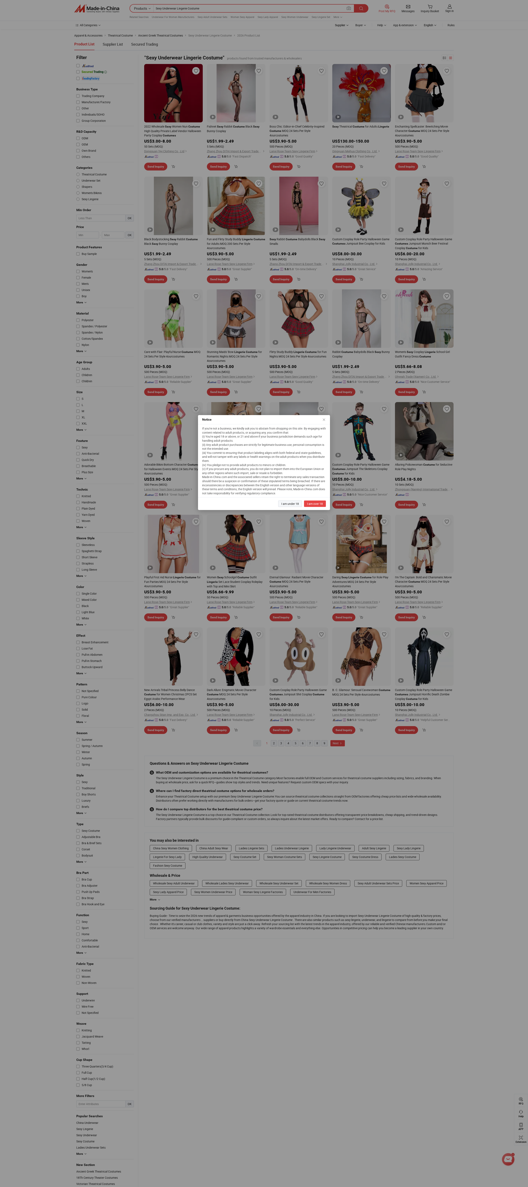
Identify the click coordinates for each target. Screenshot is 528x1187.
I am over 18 (315, 504)
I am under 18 (290, 504)
